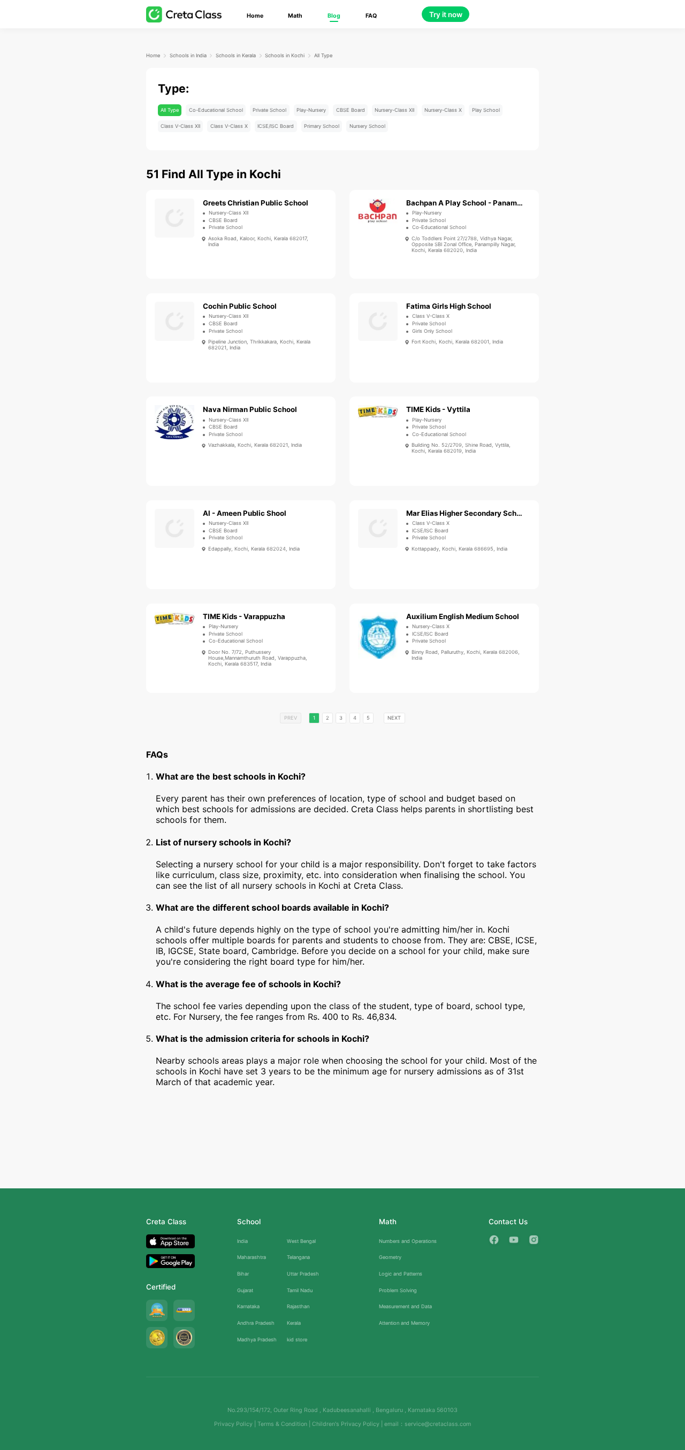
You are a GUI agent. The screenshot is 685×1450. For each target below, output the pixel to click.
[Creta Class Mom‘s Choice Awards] (157, 1337)
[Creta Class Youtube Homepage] (513, 1239)
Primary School (321, 126)
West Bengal (301, 1241)
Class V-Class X (229, 126)
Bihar (243, 1274)
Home (255, 15)
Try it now (445, 14)
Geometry (390, 1257)
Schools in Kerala (236, 55)
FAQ (371, 15)
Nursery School (367, 126)
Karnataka (248, 1306)
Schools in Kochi (285, 55)
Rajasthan (298, 1306)
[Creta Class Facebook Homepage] (494, 1239)
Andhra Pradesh (256, 1323)
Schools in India (188, 55)
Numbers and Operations (408, 1241)
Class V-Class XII (180, 126)
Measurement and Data (405, 1306)
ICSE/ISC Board (275, 126)
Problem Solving (398, 1290)
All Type (323, 55)
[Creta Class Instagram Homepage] (533, 1239)
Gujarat (245, 1290)
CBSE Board (350, 110)
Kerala (294, 1323)
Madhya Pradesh (257, 1339)
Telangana (298, 1257)
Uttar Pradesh (303, 1274)
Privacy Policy (233, 1424)
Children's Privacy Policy (345, 1424)
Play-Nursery (311, 110)
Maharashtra (251, 1257)
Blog (334, 15)
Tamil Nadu (300, 1290)
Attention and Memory (404, 1323)
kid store (297, 1339)
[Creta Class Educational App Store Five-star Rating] (157, 1310)
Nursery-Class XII (394, 110)
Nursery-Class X (443, 110)
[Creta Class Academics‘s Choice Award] (184, 1337)
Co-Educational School (216, 110)
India (242, 1241)
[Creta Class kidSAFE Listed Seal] (184, 1310)
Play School (486, 110)
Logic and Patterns (400, 1274)
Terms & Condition (282, 1424)
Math (295, 15)
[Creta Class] (184, 14)
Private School (269, 110)
